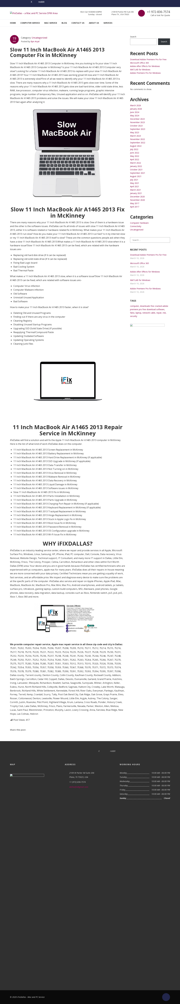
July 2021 (134, 179)
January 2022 (136, 166)
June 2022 (134, 152)
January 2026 (136, 108)
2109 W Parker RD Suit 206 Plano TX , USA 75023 (123, 13)
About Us (94, 23)
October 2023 (136, 125)
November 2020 (137, 200)
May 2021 (134, 183)
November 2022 (137, 139)
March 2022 (135, 162)
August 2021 (135, 176)
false (132, 312)
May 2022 (134, 156)
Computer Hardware (139, 223)
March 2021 (135, 189)
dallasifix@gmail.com (78, 787)
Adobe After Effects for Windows (145, 66)
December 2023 (137, 119)
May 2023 (134, 132)
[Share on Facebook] (31, 729)
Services (108, 23)
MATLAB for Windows (140, 69)
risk (164, 312)
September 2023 (137, 129)
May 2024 (134, 115)
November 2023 (137, 122)
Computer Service (30, 23)
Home (13, 23)
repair (159, 312)
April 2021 (134, 186)
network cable (148, 312)
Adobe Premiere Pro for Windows (145, 73)
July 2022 (134, 149)
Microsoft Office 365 (139, 62)
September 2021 (137, 173)
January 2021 (136, 193)
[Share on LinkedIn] (51, 729)
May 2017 (134, 203)
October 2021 (136, 169)
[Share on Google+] (44, 729)
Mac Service (50, 23)
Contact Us (77, 23)
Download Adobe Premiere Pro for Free (148, 59)
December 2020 (137, 196)
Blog (64, 23)
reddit (41, 1)
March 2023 (135, 135)
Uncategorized (39, 37)
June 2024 (134, 112)
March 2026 (135, 105)
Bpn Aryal (35, 41)
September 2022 (137, 142)
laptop (138, 312)
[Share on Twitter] (38, 729)
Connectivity (135, 226)
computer (134, 306)
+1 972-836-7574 (158, 12)
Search (133, 36)
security (133, 316)
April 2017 (134, 206)
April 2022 (134, 159)
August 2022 (135, 146)
